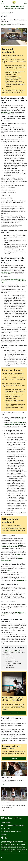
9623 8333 (7, 828)
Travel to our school (8, 803)
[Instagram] (6, 838)
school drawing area (6, 112)
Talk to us (3, 24)
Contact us (4, 738)
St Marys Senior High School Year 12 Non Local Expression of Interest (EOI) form (13, 281)
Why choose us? (14, 713)
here (10, 570)
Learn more (14, 758)
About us (7, 12)
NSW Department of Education (13, 651)
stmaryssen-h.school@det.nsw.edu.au (14, 825)
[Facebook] (2, 838)
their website (21, 580)
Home (2, 12)
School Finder (21, 417)
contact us (22, 512)
